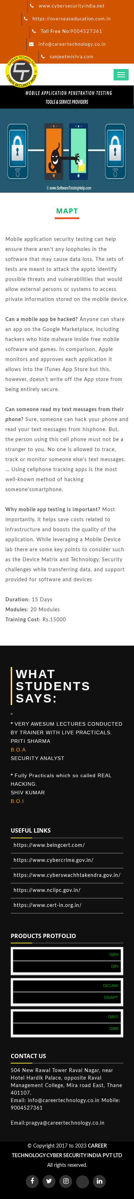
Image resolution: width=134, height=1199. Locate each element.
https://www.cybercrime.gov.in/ (54, 860)
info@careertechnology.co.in (72, 44)
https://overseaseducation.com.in (72, 19)
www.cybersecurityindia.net (72, 6)
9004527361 (86, 31)
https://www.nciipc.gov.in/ (47, 890)
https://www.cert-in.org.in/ (48, 905)
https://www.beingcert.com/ (49, 845)
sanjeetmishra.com (72, 57)
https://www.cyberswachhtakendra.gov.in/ (67, 875)
